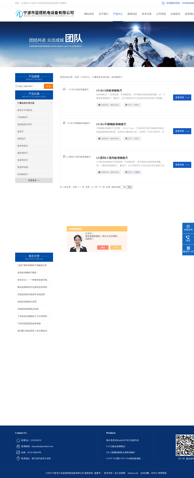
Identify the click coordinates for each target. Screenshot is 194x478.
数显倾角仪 (22, 146)
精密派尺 (21, 139)
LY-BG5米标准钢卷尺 (109, 90)
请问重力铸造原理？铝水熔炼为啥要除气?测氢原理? (35, 331)
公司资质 (161, 14)
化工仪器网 (120, 473)
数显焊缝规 (22, 167)
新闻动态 (132, 14)
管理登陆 (162, 473)
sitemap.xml (133, 473)
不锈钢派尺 (22, 117)
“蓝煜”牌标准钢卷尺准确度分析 (32, 265)
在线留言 (175, 14)
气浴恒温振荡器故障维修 (29, 323)
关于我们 (103, 14)
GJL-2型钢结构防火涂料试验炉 (120, 452)
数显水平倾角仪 (24, 110)
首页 (77, 77)
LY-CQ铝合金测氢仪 (115, 446)
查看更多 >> (34, 180)
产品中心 (118, 14)
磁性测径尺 (22, 153)
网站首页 (89, 14)
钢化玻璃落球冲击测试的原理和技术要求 (35, 287)
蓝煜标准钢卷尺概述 (27, 272)
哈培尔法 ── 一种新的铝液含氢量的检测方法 (35, 280)
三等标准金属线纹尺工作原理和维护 (34, 316)
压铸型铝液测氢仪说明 (28, 309)
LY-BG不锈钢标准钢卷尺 (111, 124)
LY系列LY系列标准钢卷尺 (112, 157)
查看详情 (179, 97)
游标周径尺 (22, 160)
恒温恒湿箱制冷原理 (27, 302)
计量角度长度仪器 (25, 103)
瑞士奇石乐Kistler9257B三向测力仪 (122, 440)
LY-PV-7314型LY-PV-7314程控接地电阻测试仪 (125, 458)
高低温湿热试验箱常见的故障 (31, 294)
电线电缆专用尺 (24, 124)
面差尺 (20, 131)
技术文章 (147, 14)
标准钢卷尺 (22, 174)
